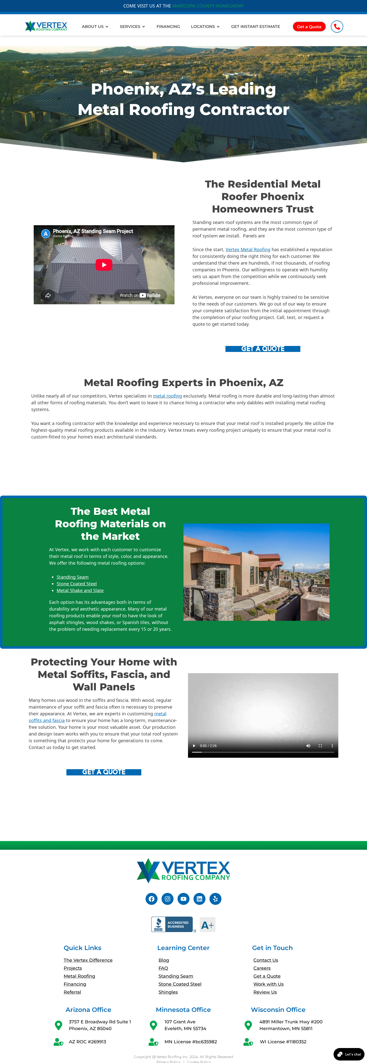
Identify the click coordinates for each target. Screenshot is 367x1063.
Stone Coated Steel (77, 584)
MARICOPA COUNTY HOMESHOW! (208, 6)
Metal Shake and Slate (80, 590)
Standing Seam (73, 577)
